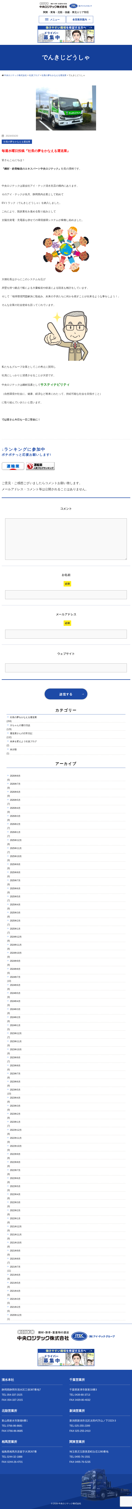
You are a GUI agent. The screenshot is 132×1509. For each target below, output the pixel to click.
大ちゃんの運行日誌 (20, 725)
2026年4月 (15, 808)
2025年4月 (15, 904)
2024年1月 (15, 1025)
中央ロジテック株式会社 (69, 1503)
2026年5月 (15, 800)
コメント (66, 508)
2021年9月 (15, 1250)
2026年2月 (15, 824)
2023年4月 (15, 1097)
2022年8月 (15, 1162)
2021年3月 (15, 1299)
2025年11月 (16, 848)
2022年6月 (15, 1178)
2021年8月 (15, 1258)
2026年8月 (15, 776)
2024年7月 (15, 977)
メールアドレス (66, 614)
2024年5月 (15, 993)
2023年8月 (15, 1065)
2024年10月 (16, 953)
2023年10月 (16, 1049)
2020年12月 (16, 1315)
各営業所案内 (80, 19)
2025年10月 (16, 856)
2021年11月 (16, 1234)
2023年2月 (15, 1114)
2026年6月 (15, 792)
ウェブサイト (66, 653)
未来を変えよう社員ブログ (23, 741)
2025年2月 (15, 920)
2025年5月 (15, 896)
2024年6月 (15, 985)
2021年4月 (15, 1291)
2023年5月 (15, 1089)
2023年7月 (15, 1073)
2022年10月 (16, 1146)
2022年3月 (15, 1202)
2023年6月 (15, 1081)
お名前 (66, 575)
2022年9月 (15, 1154)
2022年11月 (16, 1138)
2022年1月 (15, 1218)
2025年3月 (15, 912)
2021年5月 (15, 1283)
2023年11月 (16, 1041)
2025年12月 (16, 840)
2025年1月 (15, 928)
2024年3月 (15, 1009)
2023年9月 (15, 1057)
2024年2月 (15, 1017)
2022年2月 (15, 1210)
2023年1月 (15, 1122)
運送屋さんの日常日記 (21, 733)
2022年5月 (15, 1186)
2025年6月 (15, 888)
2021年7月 (15, 1266)
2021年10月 (16, 1242)
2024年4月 (15, 1001)
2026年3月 (15, 816)
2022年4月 (15, 1194)
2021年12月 (16, 1226)
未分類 (13, 749)
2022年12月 (16, 1130)
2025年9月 (15, 864)
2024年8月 (15, 969)
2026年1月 (15, 832)
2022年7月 (15, 1170)
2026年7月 (15, 784)
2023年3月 (15, 1106)
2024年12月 (16, 937)
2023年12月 (16, 1033)
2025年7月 (15, 880)
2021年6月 (15, 1275)
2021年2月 (15, 1307)
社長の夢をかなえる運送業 (23, 717)
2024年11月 (16, 945)
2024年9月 (15, 961)
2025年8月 (15, 872)
